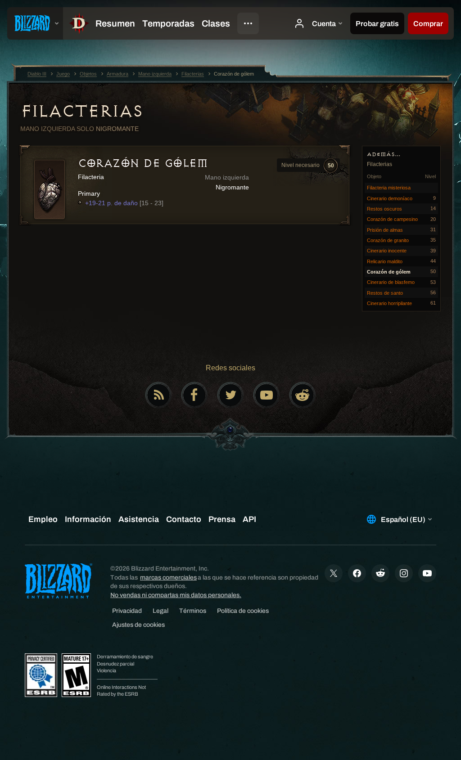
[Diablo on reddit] (302, 395)
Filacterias (81, 111)
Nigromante (117, 128)
